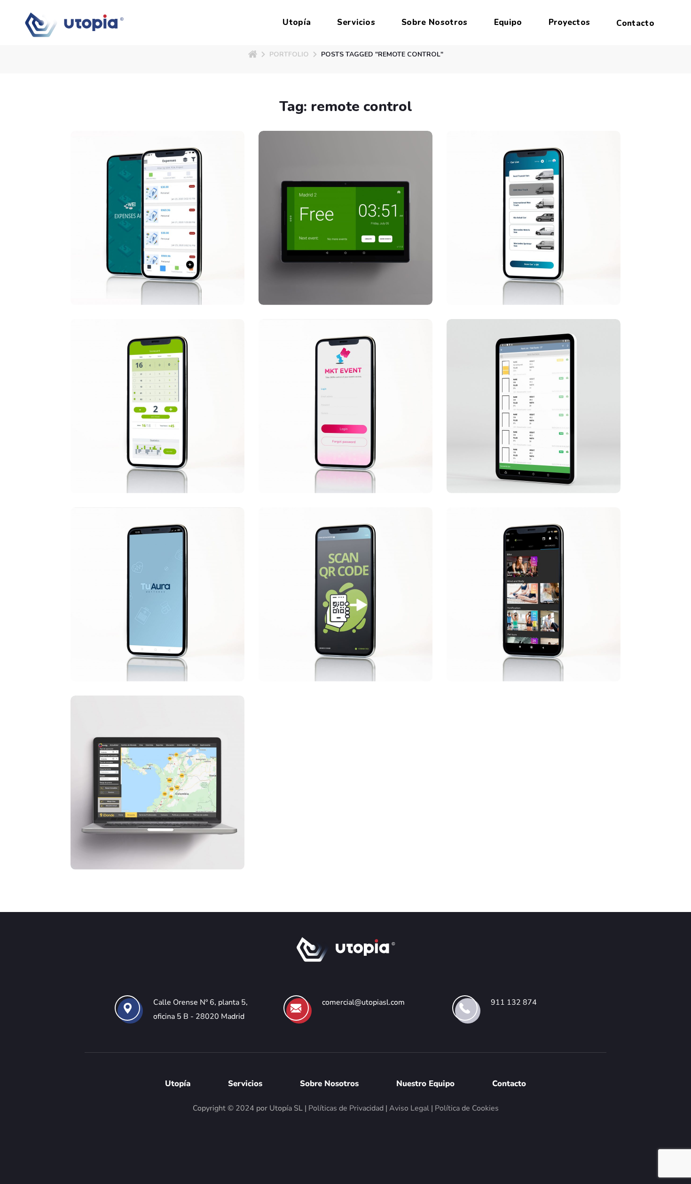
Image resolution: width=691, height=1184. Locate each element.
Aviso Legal (409, 1108)
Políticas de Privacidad (346, 1108)
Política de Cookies (467, 1108)
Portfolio (289, 54)
